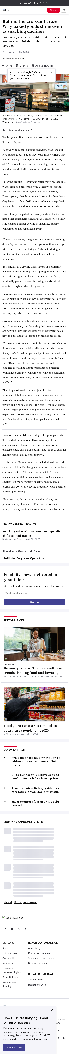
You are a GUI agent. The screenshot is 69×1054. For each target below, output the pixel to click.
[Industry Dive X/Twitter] (18, 929)
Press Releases (10, 977)
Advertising (34, 948)
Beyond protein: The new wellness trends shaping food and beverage (33, 670)
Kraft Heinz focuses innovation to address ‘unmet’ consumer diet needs (36, 761)
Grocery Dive (35, 979)
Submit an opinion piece (41, 958)
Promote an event (38, 963)
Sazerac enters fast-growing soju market (35, 803)
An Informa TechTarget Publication (34, 3)
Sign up (53, 10)
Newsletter (8, 963)
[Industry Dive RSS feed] (25, 929)
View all (8, 902)
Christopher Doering (14, 539)
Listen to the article (22, 130)
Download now (14, 1047)
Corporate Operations (30, 558)
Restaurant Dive (37, 984)
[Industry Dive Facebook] (11, 929)
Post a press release (25, 902)
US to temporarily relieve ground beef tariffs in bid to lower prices (35, 776)
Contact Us (8, 958)
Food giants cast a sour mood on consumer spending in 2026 (30, 728)
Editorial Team (10, 953)
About (5, 948)
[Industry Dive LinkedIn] (5, 929)
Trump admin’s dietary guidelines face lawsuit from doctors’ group (36, 790)
